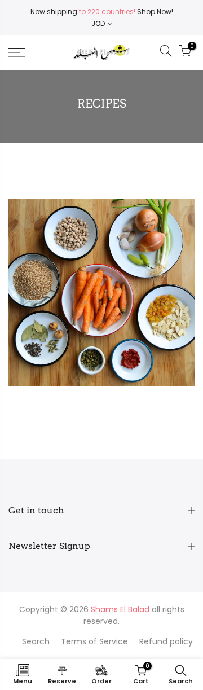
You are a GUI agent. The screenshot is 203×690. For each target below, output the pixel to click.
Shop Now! (154, 11)
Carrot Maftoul (102, 251)
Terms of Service (94, 641)
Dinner (123, 264)
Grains (152, 264)
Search (36, 641)
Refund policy (166, 641)
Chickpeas (86, 264)
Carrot (49, 264)
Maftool (101, 278)
